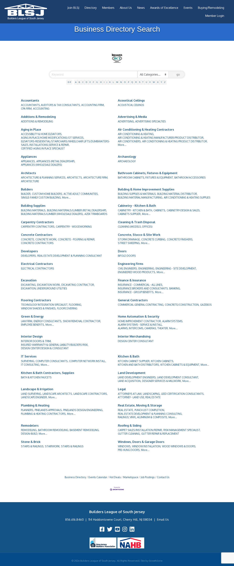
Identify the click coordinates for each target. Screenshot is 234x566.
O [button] (125, 82)
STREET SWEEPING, (129, 243)
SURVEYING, (28, 361)
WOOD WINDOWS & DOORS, (179, 446)
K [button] (110, 82)
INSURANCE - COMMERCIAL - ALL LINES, (140, 284)
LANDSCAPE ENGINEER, (34, 397)
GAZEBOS (206, 304)
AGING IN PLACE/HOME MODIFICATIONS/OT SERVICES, (52, 137)
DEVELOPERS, (28, 255)
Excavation (29, 280)
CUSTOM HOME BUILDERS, (47, 193)
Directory (90, 8)
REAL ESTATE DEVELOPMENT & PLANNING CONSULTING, (150, 413)
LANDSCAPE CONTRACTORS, (90, 393)
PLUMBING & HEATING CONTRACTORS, (43, 413)
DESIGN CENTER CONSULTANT (136, 341)
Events (188, 8)
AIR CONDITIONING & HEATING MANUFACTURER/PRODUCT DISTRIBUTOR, (161, 137)
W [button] (154, 82)
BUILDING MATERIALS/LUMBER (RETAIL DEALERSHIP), (77, 210)
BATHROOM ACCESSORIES (190, 177)
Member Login (214, 16)
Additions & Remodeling (38, 117)
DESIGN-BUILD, (29, 433)
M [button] (117, 82)
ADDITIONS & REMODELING (37, 121)
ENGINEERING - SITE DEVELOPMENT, (176, 268)
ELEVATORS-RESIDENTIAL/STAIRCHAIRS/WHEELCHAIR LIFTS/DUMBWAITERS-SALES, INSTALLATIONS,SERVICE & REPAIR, (65, 143)
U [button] (146, 82)
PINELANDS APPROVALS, (48, 410)
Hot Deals (115, 477)
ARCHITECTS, (74, 177)
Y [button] (161, 82)
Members (108, 8)
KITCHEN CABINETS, (162, 361)
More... (122, 144)
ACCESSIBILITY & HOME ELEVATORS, (41, 134)
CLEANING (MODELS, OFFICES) (135, 226)
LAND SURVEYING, (31, 393)
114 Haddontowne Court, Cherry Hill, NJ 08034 (120, 519)
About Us (126, 8)
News (141, 8)
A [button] (75, 82)
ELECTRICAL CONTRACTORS (37, 268)
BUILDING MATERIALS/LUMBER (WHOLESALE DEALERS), (52, 213)
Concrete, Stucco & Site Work (139, 235)
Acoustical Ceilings (131, 100)
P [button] (128, 82)
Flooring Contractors (36, 300)
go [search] (178, 74)
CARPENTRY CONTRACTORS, (38, 226)
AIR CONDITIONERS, (129, 141)
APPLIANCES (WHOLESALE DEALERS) (41, 164)
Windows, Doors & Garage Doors (141, 442)
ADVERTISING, (126, 121)
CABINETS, (160, 210)
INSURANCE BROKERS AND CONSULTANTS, (143, 288)
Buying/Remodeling (211, 8)
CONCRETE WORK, (46, 239)
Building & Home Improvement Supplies (146, 189)
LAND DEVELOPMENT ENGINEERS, (137, 377)
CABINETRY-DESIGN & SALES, (183, 210)
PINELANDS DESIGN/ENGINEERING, (83, 410)
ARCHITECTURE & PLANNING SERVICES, (43, 177)
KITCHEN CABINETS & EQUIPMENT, (180, 364)
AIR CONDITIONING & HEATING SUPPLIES (187, 197)
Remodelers (30, 425)
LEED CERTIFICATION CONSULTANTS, (182, 393)
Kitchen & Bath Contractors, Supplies (47, 373)
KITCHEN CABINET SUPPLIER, (134, 361)
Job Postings (148, 477)
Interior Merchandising (134, 336)
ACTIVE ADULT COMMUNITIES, (81, 193)
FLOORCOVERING (67, 308)
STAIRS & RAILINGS (72, 446)
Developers (29, 251)
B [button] (79, 82)
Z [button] (164, 82)
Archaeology (127, 156)
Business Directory (75, 477)
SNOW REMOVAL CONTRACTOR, (82, 321)
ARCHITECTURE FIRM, (95, 177)
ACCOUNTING (41, 108)
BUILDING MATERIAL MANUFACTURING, (140, 197)
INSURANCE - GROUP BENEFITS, (136, 292)
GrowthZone (156, 560)
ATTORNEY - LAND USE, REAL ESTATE (139, 397)
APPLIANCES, (28, 161)
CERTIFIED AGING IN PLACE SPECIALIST (43, 148)
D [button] (86, 82)
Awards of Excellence (164, 8)
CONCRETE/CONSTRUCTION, (182, 304)
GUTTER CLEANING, (129, 433)
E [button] (90, 82)
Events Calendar (97, 477)
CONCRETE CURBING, (153, 239)
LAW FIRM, (27, 321)
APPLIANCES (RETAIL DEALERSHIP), (55, 161)
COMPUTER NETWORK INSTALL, (87, 361)
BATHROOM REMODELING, (53, 430)
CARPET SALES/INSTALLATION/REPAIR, (140, 430)
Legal (122, 389)
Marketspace (130, 477)
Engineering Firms (130, 264)
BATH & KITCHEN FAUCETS (36, 377)
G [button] (97, 82)
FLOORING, (75, 304)
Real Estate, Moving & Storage (140, 405)
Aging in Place (31, 129)
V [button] (150, 82)
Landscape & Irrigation (37, 389)
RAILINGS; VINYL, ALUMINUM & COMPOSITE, (143, 417)
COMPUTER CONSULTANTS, (52, 361)
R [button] (136, 82)
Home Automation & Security (138, 316)
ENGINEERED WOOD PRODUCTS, (137, 272)
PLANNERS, (27, 410)
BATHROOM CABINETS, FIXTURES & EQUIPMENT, (145, 177)
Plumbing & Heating (35, 405)
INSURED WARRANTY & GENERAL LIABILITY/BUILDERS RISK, (54, 344)
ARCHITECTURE (30, 181)
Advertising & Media (132, 117)
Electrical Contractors (37, 264)
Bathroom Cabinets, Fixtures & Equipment (148, 173)
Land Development (132, 373)
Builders (27, 189)
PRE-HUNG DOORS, (129, 449)
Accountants (30, 100)
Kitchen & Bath (128, 356)
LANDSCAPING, (151, 393)
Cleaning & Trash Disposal (136, 222)
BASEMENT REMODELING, (84, 430)
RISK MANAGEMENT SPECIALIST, (182, 430)
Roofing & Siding (129, 425)
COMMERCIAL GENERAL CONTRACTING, (141, 304)
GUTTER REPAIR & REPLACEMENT (160, 433)
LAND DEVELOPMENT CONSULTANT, (178, 377)
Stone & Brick (30, 442)
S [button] (139, 82)
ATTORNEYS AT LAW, (130, 393)
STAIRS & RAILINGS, (32, 446)
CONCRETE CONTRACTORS (37, 243)
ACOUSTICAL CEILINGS (131, 104)
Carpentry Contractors (37, 222)
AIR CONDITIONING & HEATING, (136, 134)
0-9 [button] (69, 82)
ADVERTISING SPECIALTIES (150, 121)
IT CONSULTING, (30, 364)
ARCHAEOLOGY (127, 161)
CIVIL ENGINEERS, (127, 268)
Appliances (29, 156)
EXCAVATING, (28, 284)
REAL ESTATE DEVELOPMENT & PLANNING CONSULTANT (69, 255)
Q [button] (132, 82)
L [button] (113, 82)
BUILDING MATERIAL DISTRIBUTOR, (177, 193)
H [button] (101, 82)
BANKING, (174, 288)
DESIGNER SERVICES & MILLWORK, (162, 381)
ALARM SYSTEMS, (172, 321)
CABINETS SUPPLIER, (129, 213)
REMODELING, (29, 430)
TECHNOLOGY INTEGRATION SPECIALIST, (44, 304)
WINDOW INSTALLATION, (146, 446)
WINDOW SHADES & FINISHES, (38, 308)
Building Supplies (33, 205)
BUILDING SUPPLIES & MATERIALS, (137, 193)
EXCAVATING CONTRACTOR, (78, 284)
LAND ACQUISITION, (129, 381)
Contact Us (163, 477)
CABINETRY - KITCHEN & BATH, (135, 210)
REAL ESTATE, (126, 410)
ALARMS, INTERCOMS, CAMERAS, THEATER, (143, 328)
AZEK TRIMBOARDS (95, 213)
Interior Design (32, 336)
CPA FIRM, (26, 108)
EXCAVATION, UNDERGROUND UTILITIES (44, 288)
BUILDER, (26, 193)
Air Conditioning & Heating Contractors (146, 129)
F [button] (93, 82)
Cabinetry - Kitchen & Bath (137, 205)
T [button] (143, 82)
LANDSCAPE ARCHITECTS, (58, 393)
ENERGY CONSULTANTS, (48, 321)
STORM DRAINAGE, (129, 239)
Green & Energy (32, 316)
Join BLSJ (73, 8)
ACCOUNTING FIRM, (92, 104)
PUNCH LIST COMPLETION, (150, 410)
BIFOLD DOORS (127, 255)
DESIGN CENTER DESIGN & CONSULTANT (45, 348)
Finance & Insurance (132, 280)
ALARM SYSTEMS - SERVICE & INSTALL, (140, 324)
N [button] (121, 82)
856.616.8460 (74, 519)
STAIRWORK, (52, 446)
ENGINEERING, (146, 268)
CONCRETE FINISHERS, (180, 239)
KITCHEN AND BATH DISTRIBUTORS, (139, 364)
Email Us (163, 519)
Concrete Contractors (36, 235)
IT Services (29, 356)
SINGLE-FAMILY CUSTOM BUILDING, (41, 197)
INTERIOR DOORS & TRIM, (36, 341)
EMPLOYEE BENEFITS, (33, 324)
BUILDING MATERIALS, (33, 210)
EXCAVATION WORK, (49, 284)
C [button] (83, 82)
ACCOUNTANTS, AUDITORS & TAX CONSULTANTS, (50, 104)
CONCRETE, (28, 239)
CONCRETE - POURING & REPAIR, (76, 239)
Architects (28, 173)
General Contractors (133, 300)
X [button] (157, 82)
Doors (122, 251)
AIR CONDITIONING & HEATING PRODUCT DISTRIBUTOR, (174, 141)
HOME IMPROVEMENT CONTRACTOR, (139, 321)
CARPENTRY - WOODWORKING (74, 226)
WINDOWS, (124, 446)
